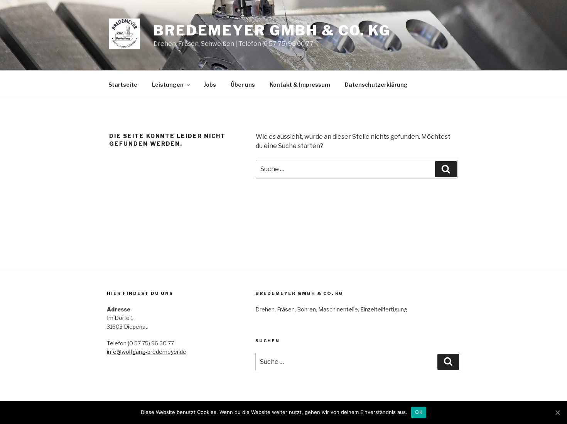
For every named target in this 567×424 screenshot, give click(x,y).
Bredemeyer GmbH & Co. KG (272, 30)
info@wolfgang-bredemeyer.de (146, 351)
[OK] (557, 412)
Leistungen (168, 84)
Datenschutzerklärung (376, 84)
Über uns (243, 84)
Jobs (210, 84)
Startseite (122, 84)
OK (418, 412)
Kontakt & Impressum (300, 84)
